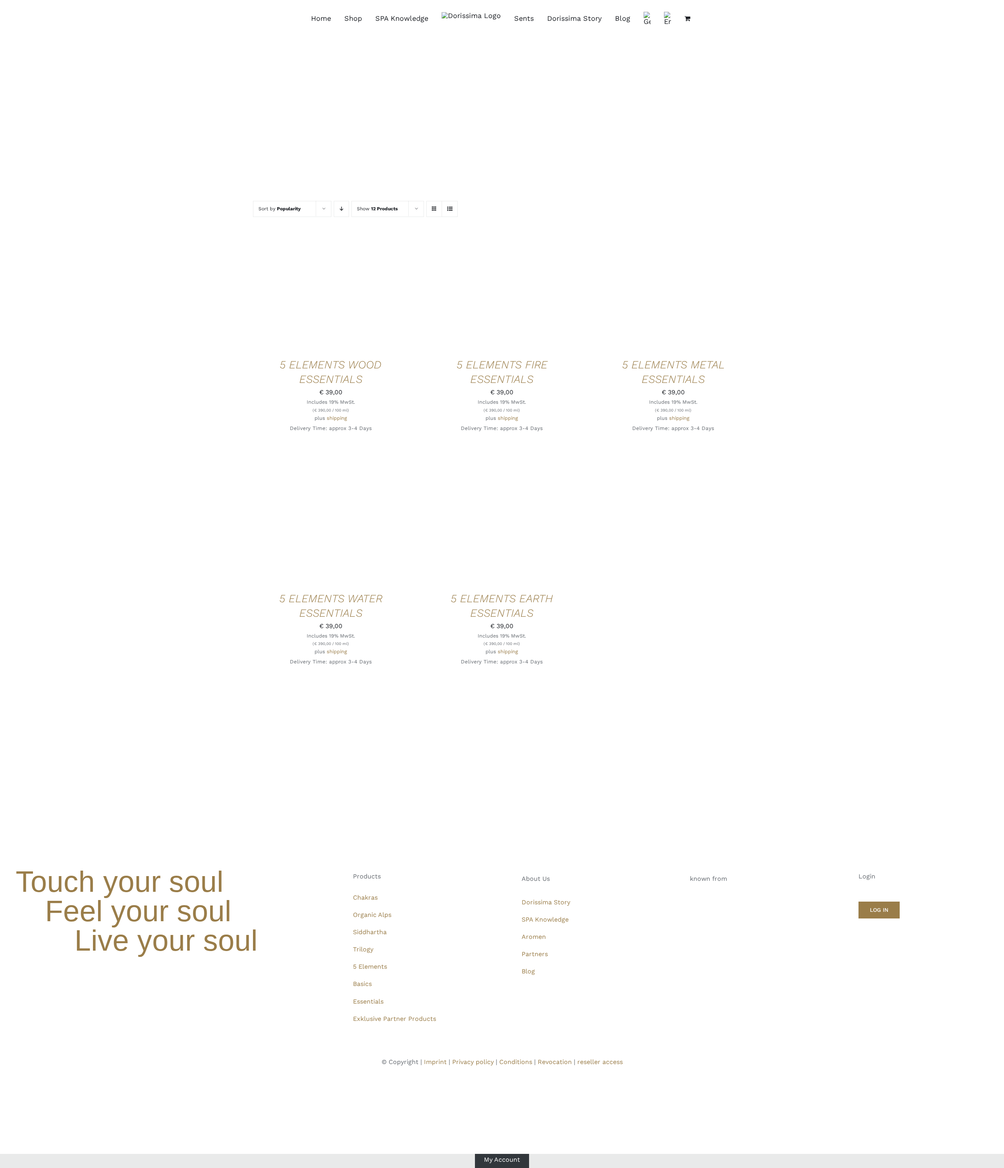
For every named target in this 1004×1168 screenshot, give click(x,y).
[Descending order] (341, 209)
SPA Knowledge (545, 919)
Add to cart (306, 293)
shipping (337, 418)
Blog (528, 971)
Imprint (435, 1062)
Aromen (534, 936)
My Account (502, 1159)
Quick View (357, 293)
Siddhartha (370, 932)
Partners (535, 954)
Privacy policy (473, 1062)
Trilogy (363, 949)
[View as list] (449, 209)
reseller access (600, 1062)
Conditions (515, 1062)
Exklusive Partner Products (394, 1018)
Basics (362, 984)
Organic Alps (372, 914)
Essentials (368, 1001)
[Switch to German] (647, 18)
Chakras (365, 897)
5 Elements (370, 966)
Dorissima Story (546, 902)
